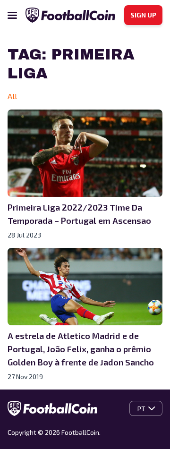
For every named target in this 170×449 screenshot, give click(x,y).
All (12, 96)
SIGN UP (143, 15)
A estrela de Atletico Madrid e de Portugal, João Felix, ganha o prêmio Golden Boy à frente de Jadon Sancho (81, 348)
